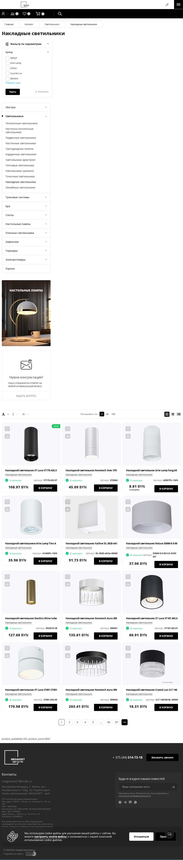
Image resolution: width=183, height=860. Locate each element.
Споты (10, 215)
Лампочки (12, 241)
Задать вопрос (26, 395)
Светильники (52, 24)
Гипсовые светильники (20, 165)
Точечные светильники (20, 176)
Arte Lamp (15, 62)
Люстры (11, 107)
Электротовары (15, 259)
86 (108, 722)
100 (113, 414)
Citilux (13, 68)
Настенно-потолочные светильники (19, 130)
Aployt (13, 57)
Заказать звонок (162, 757)
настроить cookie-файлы (50, 836)
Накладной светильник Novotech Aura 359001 (93, 618)
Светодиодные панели (19, 148)
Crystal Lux (16, 73)
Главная (8, 24)
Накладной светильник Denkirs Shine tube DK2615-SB (37, 618)
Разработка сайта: (14, 853)
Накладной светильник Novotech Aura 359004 (93, 689)
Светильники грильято (20, 171)
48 (107, 414)
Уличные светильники (20, 233)
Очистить (43, 91)
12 (102, 414)
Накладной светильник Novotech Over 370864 (93, 470)
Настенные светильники (21, 143)
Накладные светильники (21, 182)
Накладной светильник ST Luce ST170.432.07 (31, 470)
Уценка (10, 268)
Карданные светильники (21, 154)
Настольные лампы (18, 224)
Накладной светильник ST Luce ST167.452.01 (152, 618)
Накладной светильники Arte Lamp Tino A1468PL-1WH (37, 543)
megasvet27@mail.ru (17, 781)
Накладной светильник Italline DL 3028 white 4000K (96, 543)
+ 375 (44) (127, 757)
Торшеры (12, 250)
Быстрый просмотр (31, 444)
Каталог (29, 24)
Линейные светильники (20, 187)
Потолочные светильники (22, 123)
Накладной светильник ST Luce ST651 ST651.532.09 (35, 689)
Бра (8, 206)
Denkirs (14, 78)
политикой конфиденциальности (135, 795)
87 (116, 722)
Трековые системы (17, 197)
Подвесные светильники (21, 137)
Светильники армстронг (21, 159)
